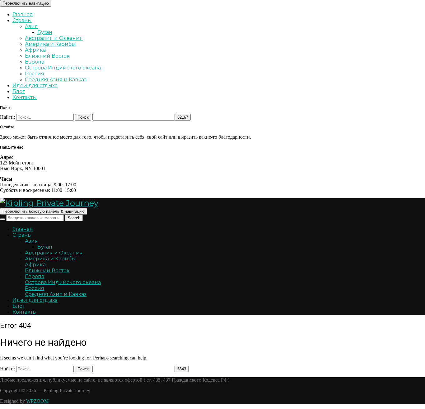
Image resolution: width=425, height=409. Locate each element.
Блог (18, 91)
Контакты (24, 97)
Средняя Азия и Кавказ (55, 80)
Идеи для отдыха (35, 85)
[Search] (2, 219)
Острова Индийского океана (63, 68)
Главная (22, 14)
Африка (35, 50)
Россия (34, 74)
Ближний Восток (47, 56)
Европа (34, 62)
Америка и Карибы (50, 44)
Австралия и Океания (54, 38)
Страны (22, 20)
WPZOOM (37, 401)
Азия (31, 26)
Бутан (44, 32)
